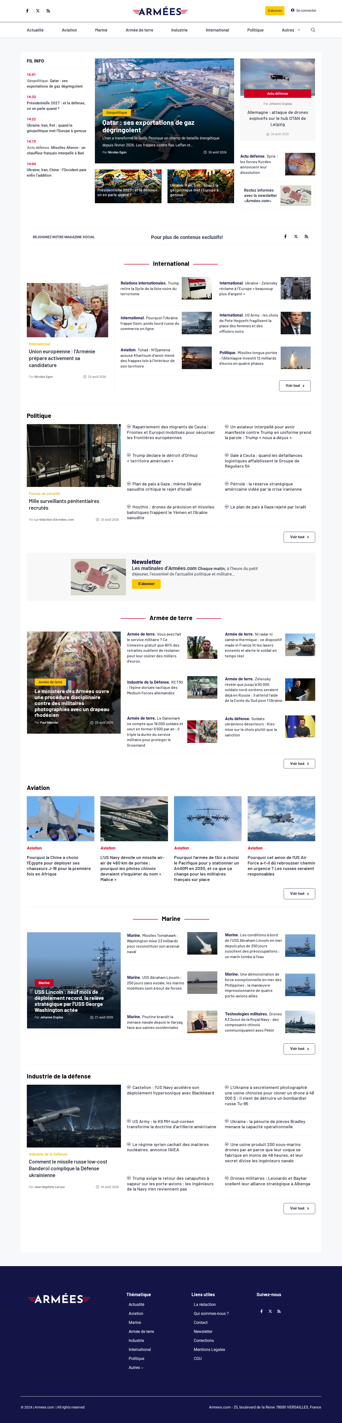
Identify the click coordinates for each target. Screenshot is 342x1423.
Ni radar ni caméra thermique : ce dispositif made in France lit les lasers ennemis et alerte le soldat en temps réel (253, 645)
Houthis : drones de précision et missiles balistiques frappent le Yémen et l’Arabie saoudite (170, 512)
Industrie (179, 29)
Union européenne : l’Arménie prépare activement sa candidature (62, 358)
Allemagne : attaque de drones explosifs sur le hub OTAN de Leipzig (277, 118)
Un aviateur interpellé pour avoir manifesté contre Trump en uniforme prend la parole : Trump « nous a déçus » (268, 432)
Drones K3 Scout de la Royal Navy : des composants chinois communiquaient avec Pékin (253, 1021)
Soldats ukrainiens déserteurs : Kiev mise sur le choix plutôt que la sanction (251, 726)
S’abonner (146, 584)
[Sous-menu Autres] (142, 1367)
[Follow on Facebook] (27, 11)
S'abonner (275, 11)
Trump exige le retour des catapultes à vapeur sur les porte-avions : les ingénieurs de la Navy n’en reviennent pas (170, 1183)
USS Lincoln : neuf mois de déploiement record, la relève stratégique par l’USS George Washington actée (69, 1000)
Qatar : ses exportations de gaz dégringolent (148, 126)
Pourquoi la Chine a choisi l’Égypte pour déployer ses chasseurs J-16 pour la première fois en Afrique (59, 866)
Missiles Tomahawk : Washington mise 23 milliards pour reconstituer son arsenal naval (153, 943)
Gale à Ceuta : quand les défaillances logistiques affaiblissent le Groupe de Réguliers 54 (263, 460)
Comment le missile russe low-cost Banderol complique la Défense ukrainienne (68, 1168)
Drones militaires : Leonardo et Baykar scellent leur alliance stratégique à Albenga (267, 1180)
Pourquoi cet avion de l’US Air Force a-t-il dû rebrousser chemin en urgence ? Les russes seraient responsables (281, 866)
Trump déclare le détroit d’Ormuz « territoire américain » (162, 457)
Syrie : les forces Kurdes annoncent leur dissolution (259, 164)
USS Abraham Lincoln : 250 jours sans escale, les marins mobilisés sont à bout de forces (155, 982)
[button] (313, 29)
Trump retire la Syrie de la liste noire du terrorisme (149, 288)
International (217, 29)
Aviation (69, 29)
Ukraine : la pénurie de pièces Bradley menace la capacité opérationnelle (265, 1123)
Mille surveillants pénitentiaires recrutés (64, 504)
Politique (255, 29)
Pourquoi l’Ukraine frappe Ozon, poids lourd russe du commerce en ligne (149, 323)
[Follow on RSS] (48, 11)
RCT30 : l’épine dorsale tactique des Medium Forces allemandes (155, 687)
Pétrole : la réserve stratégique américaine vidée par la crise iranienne (263, 486)
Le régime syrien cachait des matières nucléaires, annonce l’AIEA (168, 1147)
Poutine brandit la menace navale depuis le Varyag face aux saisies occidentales (155, 1022)
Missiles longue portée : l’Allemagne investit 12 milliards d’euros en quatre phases (248, 358)
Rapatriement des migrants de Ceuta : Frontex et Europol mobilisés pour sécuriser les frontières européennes (171, 432)
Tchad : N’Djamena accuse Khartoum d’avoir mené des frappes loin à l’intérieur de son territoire (147, 357)
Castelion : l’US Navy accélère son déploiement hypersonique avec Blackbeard (170, 1089)
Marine (101, 29)
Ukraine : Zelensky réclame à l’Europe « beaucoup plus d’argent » (248, 288)
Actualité (35, 29)
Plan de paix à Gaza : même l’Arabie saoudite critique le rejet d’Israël (164, 486)
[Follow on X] (38, 11)
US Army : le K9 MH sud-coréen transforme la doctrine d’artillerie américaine (171, 1123)
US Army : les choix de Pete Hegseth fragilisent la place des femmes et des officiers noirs (248, 323)
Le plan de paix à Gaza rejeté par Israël (268, 506)
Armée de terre (139, 29)
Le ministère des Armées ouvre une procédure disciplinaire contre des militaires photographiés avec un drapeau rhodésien (72, 703)
